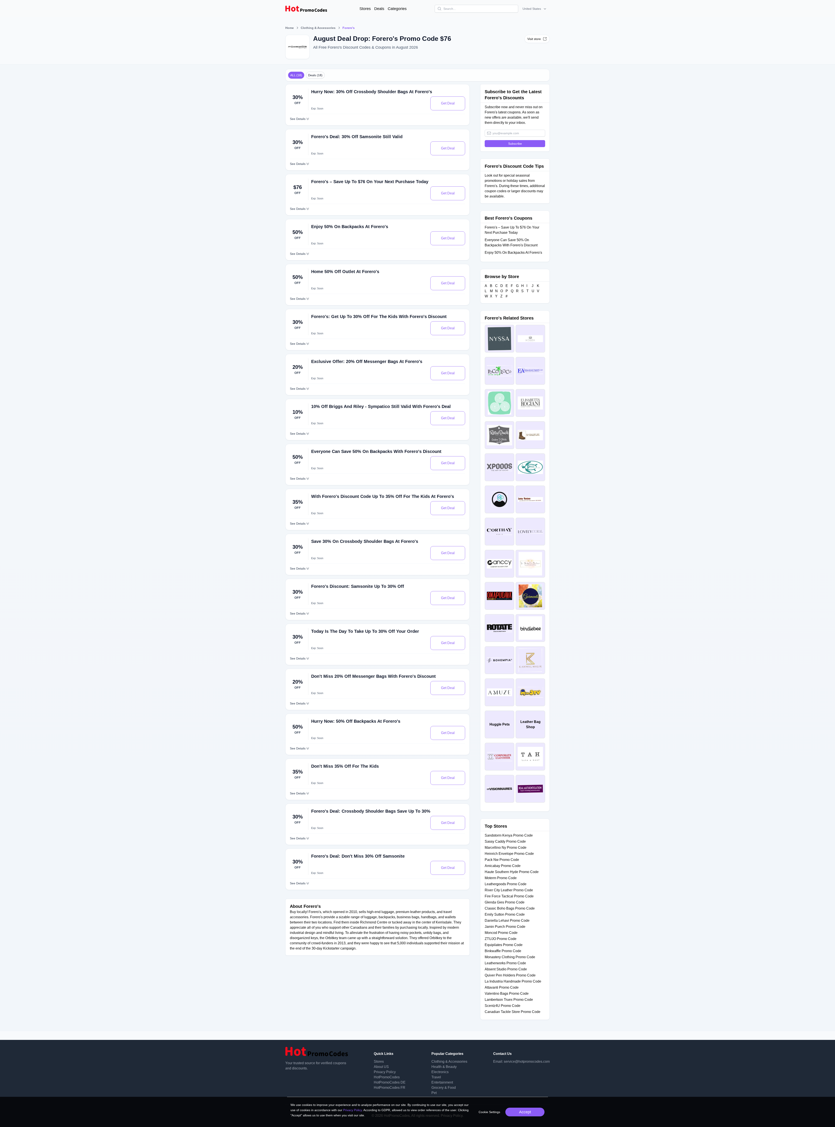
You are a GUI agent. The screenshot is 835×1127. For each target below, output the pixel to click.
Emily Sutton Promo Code (505, 914)
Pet (434, 1093)
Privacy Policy (385, 1072)
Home (289, 28)
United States (532, 8)
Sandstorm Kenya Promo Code (509, 835)
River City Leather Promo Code (509, 890)
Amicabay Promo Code (503, 866)
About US (381, 1067)
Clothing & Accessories (318, 28)
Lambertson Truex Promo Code (509, 999)
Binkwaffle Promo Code (503, 951)
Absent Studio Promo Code (506, 969)
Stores (365, 9)
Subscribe (515, 143)
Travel (436, 1077)
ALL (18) (296, 75)
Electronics (440, 1072)
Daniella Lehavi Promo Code (507, 920)
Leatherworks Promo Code (505, 963)
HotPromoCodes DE (390, 1082)
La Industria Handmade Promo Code (513, 981)
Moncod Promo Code (501, 933)
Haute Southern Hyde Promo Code (512, 872)
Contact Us (502, 1054)
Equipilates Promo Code (504, 945)
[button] (535, 8)
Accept (525, 1112)
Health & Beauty (444, 1067)
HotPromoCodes (387, 1077)
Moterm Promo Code (501, 878)
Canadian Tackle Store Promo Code (512, 1012)
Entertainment (442, 1082)
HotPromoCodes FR (389, 1087)
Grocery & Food (443, 1087)
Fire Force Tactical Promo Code (509, 896)
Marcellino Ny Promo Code (505, 847)
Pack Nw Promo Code (502, 860)
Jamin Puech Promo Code (505, 926)
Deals (379, 9)
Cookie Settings (489, 1112)
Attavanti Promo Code (502, 987)
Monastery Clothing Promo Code (510, 957)
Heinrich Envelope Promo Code (509, 853)
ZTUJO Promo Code (500, 939)
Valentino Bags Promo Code (507, 993)
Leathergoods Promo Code (505, 884)
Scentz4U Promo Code (502, 1006)
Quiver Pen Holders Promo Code (510, 975)
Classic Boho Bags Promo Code (510, 908)
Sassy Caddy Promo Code (505, 841)
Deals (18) (315, 75)
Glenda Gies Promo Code (504, 902)
